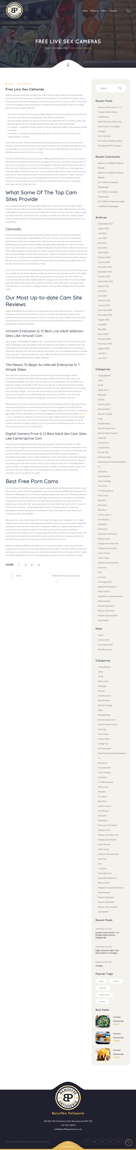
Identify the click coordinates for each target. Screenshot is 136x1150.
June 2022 (102, 238)
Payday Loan (104, 538)
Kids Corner (103, 495)
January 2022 (104, 262)
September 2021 (105, 281)
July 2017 (102, 353)
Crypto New (104, 447)
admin (10, 84)
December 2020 (105, 310)
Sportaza (102, 567)
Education (102, 471)
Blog (100, 418)
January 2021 (104, 305)
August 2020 (103, 319)
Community (103, 442)
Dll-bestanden (104, 457)
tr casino (102, 577)
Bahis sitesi (103, 390)
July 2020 (102, 324)
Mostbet (102, 500)
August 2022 (103, 228)
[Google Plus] (32, 565)
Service (102, 1001)
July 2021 (102, 290)
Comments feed (105, 644)
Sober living (103, 557)
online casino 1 (105, 514)
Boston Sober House (108, 433)
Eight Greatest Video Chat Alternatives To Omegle (107, 951)
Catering (102, 438)
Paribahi (102, 524)
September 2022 (105, 223)
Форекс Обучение (106, 610)
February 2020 (104, 338)
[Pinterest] (39, 565)
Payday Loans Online (107, 548)
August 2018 (103, 348)
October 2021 (104, 276)
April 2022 (102, 247)
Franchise (102, 485)
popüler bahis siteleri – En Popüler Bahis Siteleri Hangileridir (110, 112)
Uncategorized (60, 48)
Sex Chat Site (104, 136)
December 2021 (105, 267)
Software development (108, 562)
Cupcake (102, 988)
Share (9, 565)
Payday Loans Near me (108, 543)
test (100, 572)
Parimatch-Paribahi (107, 533)
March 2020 (103, 334)
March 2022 (103, 252)
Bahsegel (102, 394)
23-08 (100, 385)
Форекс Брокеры (106, 605)
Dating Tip (103, 452)
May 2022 (102, 243)
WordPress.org (104, 649)
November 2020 (105, 314)
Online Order (104, 995)
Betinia (101, 399)
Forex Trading (104, 481)
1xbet (100, 380)
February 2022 (104, 257)
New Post (102, 509)
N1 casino (102, 505)
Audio (101, 981)
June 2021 (102, 295)
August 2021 (103, 286)
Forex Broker (104, 476)
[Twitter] (25, 565)
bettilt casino (104, 404)
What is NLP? (104, 591)
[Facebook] (19, 565)
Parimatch (103, 529)
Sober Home (104, 553)
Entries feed (103, 639)
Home (47, 48)
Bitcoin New (104, 409)
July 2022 (102, 233)
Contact (116, 981)
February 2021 (104, 300)
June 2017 (102, 358)
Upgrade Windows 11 (107, 586)
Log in (101, 635)
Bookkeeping (104, 423)
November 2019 (105, 343)
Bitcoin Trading (105, 414)
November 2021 (105, 271)
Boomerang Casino (106, 428)
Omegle (101, 131)
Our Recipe (103, 519)
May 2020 (102, 329)
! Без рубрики (104, 375)
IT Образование (105, 490)
